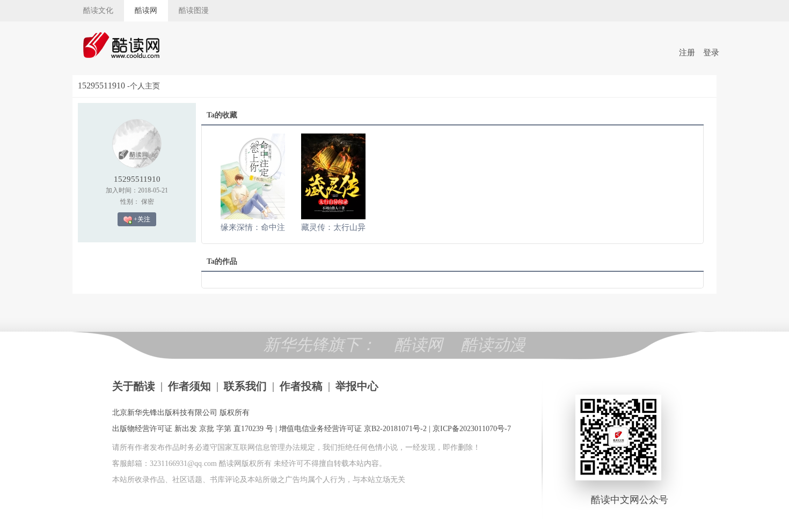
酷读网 (146, 10)
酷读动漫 (493, 344)
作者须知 (189, 386)
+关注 (141, 219)
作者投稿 (301, 386)
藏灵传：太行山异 (333, 227)
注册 (687, 52)
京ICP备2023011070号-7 (472, 429)
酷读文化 (98, 10)
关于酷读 (133, 386)
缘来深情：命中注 (253, 227)
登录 (711, 52)
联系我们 (245, 386)
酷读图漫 (194, 10)
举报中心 (356, 386)
